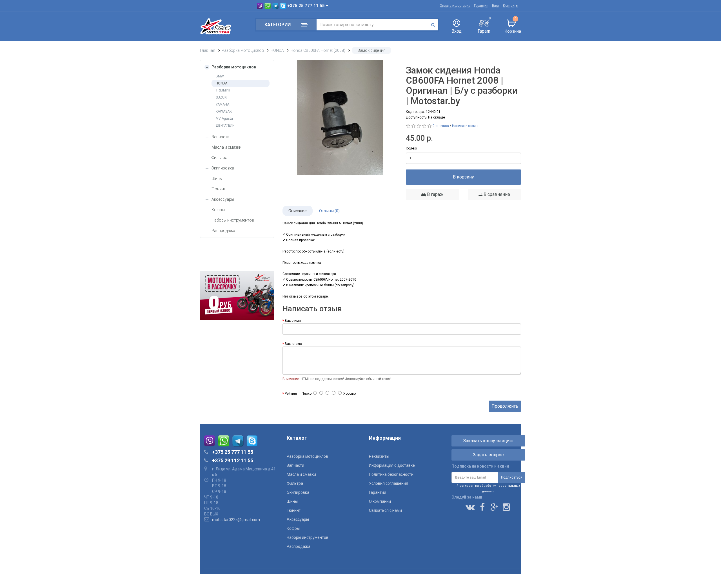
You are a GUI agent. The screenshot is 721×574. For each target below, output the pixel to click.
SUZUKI (221, 97)
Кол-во (411, 148)
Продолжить (504, 406)
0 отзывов (441, 126)
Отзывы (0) (329, 211)
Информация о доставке (392, 465)
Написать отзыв (465, 126)
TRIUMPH (223, 90)
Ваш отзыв (293, 344)
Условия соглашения (388, 483)
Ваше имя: (293, 321)
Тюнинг (219, 189)
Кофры (218, 209)
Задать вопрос (488, 454)
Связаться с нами (385, 510)
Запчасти (221, 137)
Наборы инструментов (233, 220)
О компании (380, 501)
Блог (495, 6)
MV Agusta (224, 118)
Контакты (510, 6)
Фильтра (219, 157)
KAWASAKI (224, 111)
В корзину (463, 177)
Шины (217, 178)
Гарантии (377, 492)
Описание (297, 211)
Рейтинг (291, 394)
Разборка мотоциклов (243, 50)
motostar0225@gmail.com (236, 519)
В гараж (435, 194)
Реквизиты (379, 456)
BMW (220, 76)
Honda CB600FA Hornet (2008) (317, 50)
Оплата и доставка (455, 6)
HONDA (277, 50)
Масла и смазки (226, 147)
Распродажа (223, 230)
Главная (207, 50)
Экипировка (223, 168)
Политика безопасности (391, 474)
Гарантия (481, 6)
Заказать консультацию (488, 440)
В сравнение (496, 194)
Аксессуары (223, 199)
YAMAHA (222, 104)
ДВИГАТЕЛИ (225, 126)
